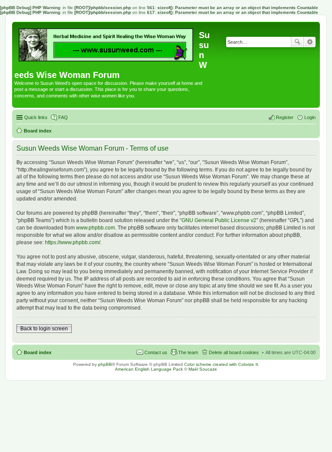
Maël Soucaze (202, 369)
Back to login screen (44, 329)
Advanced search (310, 42)
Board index (37, 352)
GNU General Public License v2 (219, 220)
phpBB (105, 364)
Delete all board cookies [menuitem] (234, 352)
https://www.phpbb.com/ (72, 242)
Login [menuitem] (310, 117)
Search (297, 42)
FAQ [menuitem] (63, 117)
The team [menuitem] (188, 352)
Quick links (36, 117)
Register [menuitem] (285, 117)
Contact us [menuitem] (155, 352)
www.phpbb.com (95, 228)
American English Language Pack (149, 369)
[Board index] (106, 42)
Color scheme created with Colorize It (221, 364)
